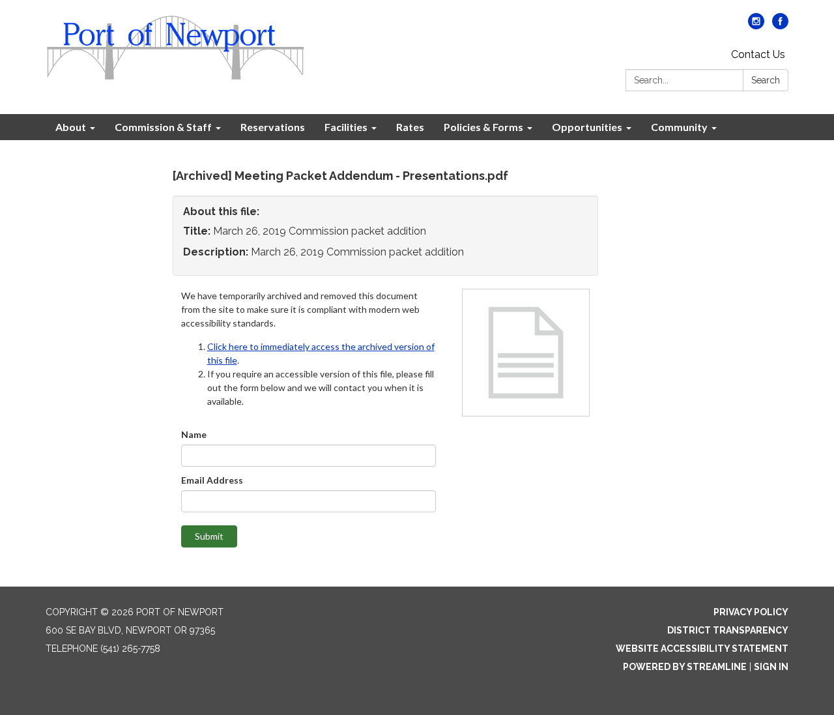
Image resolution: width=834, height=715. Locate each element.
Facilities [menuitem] (345, 127)
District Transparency (727, 630)
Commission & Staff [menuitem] (163, 127)
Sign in (771, 667)
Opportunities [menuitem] (587, 127)
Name (194, 434)
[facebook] (780, 26)
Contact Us (758, 54)
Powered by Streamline (685, 667)
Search (765, 80)
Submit (209, 536)
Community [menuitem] (679, 127)
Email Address (212, 480)
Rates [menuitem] (410, 127)
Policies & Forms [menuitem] (483, 127)
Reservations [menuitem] (272, 127)
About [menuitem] (70, 127)
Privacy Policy (750, 612)
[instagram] (756, 26)
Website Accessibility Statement (702, 648)
